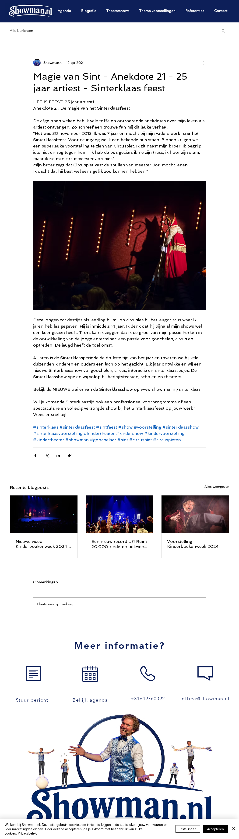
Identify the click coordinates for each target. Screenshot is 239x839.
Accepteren (215, 829)
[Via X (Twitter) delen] (47, 455)
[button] (223, 30)
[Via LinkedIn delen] (58, 455)
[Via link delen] (69, 455)
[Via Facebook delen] (35, 455)
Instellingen (187, 829)
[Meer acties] (203, 62)
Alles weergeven (216, 486)
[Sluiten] (233, 828)
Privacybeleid (27, 833)
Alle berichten (21, 30)
